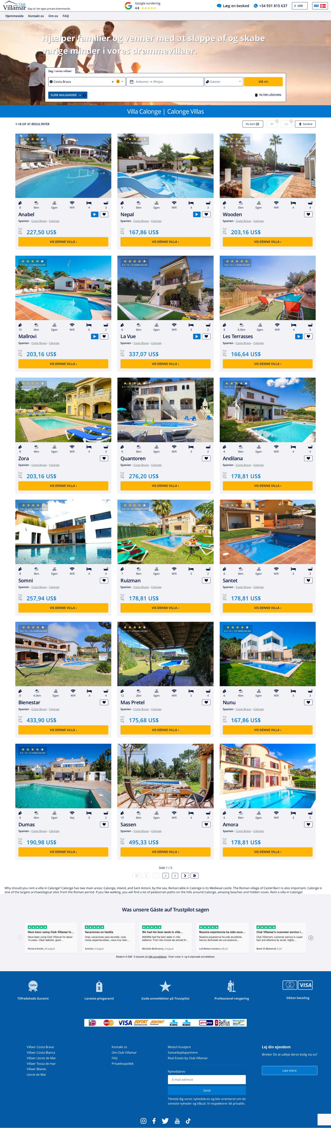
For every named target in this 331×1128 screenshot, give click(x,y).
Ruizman (130, 580)
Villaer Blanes (36, 1069)
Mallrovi (27, 336)
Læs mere (290, 1070)
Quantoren (133, 458)
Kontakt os (36, 16)
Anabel (26, 214)
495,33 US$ (144, 842)
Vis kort (250, 124)
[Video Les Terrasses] (299, 336)
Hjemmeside (14, 16)
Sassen (128, 824)
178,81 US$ (246, 476)
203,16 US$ (246, 232)
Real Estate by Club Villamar (188, 1058)
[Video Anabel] (94, 214)
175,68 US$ (144, 720)
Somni (25, 580)
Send (207, 1090)
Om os (53, 16)
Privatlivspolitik (123, 1063)
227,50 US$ (42, 232)
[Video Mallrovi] (94, 336)
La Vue (128, 336)
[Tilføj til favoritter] (104, 214)
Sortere (307, 124)
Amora (230, 824)
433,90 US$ (42, 720)
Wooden (232, 214)
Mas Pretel (132, 702)
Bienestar (29, 702)
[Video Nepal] (197, 214)
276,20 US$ (144, 476)
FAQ (66, 16)
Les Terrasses (238, 336)
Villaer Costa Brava (40, 1047)
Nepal (127, 214)
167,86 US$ (144, 232)
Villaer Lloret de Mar (41, 1058)
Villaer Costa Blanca (41, 1052)
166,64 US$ (246, 354)
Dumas (26, 824)
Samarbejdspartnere (183, 1052)
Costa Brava (39, 221)
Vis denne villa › (63, 242)
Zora (23, 458)
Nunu (229, 702)
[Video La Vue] (197, 336)
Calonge (54, 221)
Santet (230, 580)
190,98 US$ (42, 842)
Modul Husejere (179, 1047)
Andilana (233, 458)
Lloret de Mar (36, 1074)
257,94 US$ (42, 598)
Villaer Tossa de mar (41, 1063)
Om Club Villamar (124, 1052)
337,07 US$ (144, 354)
